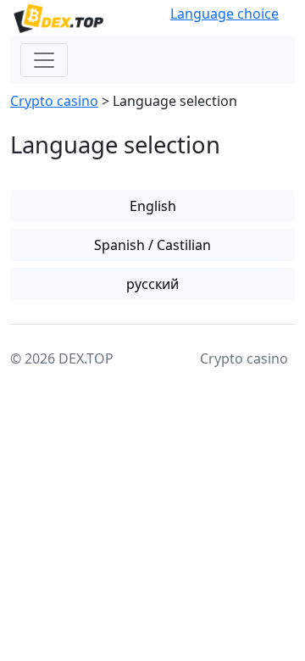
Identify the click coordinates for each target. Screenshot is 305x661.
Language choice (224, 13)
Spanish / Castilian (152, 245)
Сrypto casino (54, 101)
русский (152, 284)
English (153, 206)
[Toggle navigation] (44, 60)
